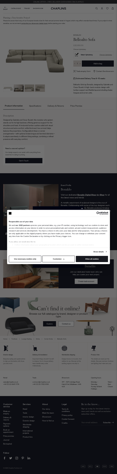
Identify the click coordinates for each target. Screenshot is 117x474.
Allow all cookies (92, 259)
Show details (98, 252)
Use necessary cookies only (25, 259)
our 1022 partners (23, 225)
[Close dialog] (82, 208)
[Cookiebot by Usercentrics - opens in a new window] (98, 213)
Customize (57, 259)
